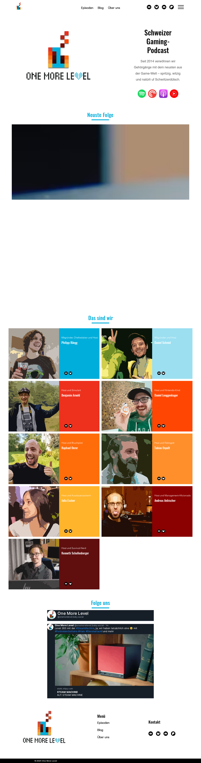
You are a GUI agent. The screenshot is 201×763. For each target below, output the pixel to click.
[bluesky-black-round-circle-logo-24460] (156, 7)
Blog (100, 730)
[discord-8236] (164, 7)
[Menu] (180, 6)
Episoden (103, 722)
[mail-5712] (149, 7)
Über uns (103, 737)
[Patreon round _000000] (171, 7)
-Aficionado (184, 495)
